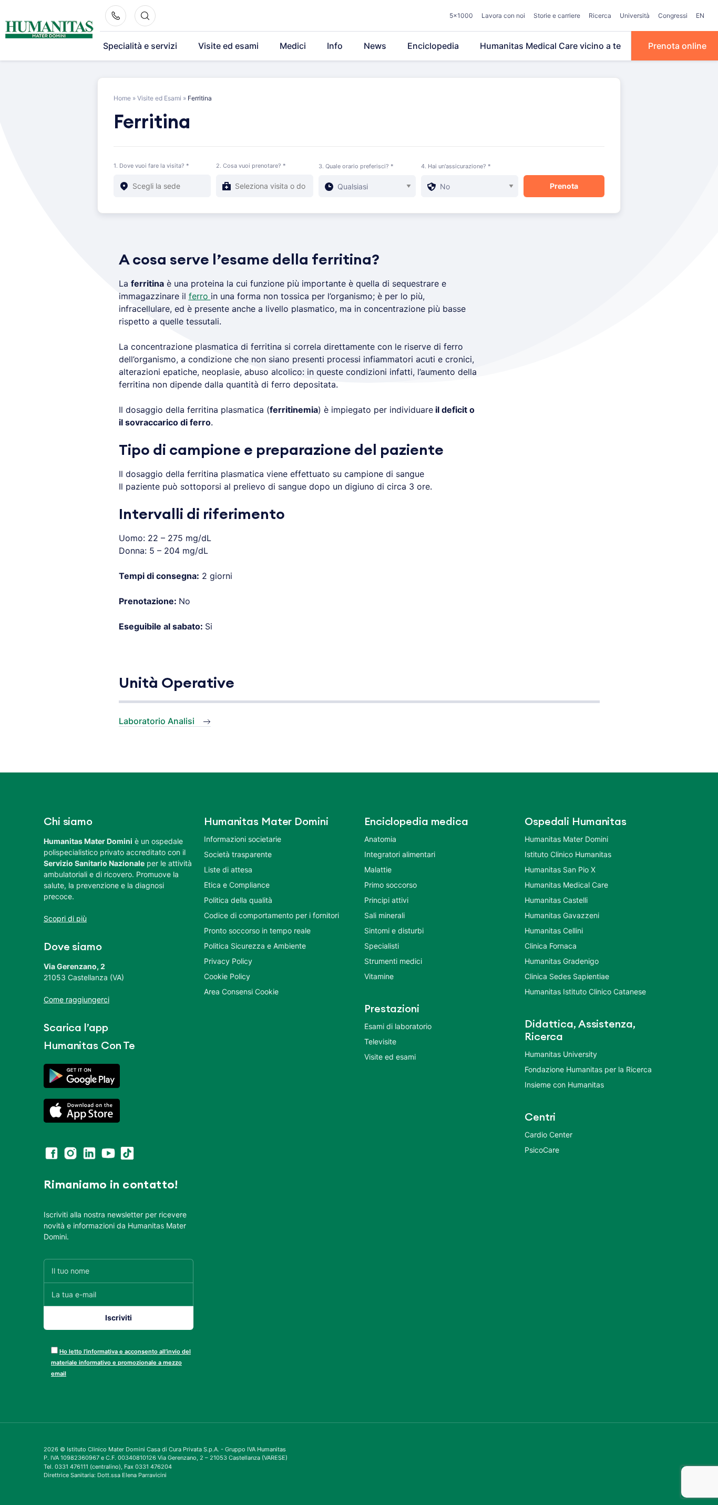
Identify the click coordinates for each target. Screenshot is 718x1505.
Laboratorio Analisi (156, 721)
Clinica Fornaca (551, 945)
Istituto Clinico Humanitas (568, 854)
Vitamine (379, 976)
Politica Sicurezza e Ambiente (255, 945)
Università (635, 15)
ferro (200, 296)
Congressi (673, 15)
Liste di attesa (228, 869)
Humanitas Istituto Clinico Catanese (585, 991)
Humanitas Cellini (554, 930)
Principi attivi (386, 900)
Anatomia (380, 839)
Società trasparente (238, 854)
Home (122, 98)
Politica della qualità (238, 900)
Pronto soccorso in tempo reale (257, 930)
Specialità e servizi (140, 45)
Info (335, 45)
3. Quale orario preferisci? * (356, 166)
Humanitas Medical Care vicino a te (550, 45)
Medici (293, 45)
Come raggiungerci (76, 999)
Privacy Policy (228, 961)
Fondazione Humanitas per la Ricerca (588, 1069)
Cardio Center (548, 1134)
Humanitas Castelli (556, 900)
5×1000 (461, 15)
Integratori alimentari (399, 854)
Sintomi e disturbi (394, 930)
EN (700, 15)
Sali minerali (384, 915)
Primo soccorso (390, 884)
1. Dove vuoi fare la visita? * (151, 165)
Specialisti (381, 945)
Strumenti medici (393, 961)
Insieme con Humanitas (564, 1084)
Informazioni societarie (242, 839)
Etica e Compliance (237, 884)
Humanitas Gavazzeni (562, 915)
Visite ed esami (228, 45)
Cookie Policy (227, 976)
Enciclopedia (433, 45)
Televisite (380, 1041)
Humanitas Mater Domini (566, 839)
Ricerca (600, 15)
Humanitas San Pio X (560, 869)
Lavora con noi (503, 15)
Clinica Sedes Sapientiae (567, 976)
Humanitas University (561, 1054)
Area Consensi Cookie (241, 991)
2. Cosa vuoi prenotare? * (251, 165)
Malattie (378, 869)
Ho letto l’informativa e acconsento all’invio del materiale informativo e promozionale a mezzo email (121, 1362)
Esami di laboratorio (398, 1026)
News (375, 45)
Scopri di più (65, 918)
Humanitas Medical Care (566, 884)
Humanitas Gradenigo (562, 961)
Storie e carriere (557, 15)
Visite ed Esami (159, 98)
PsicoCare (542, 1149)
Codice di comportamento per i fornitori (271, 915)
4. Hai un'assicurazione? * (456, 166)
